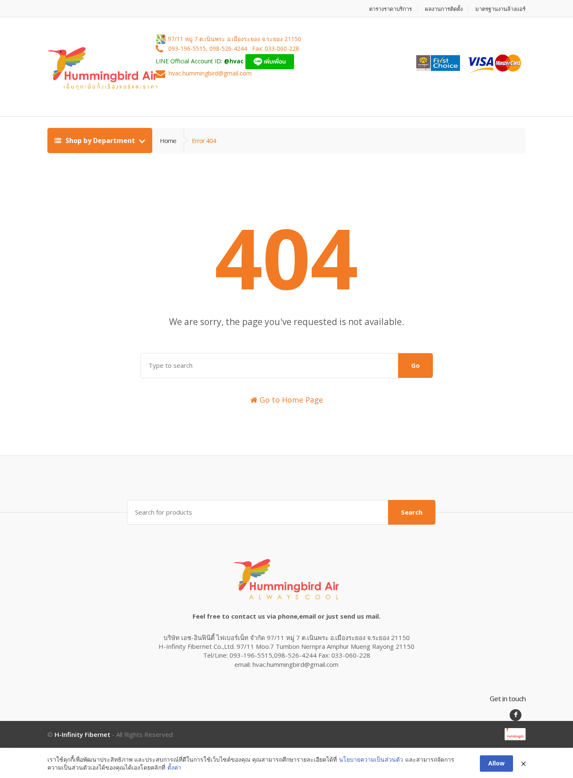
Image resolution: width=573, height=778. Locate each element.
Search (411, 512)
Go (415, 365)
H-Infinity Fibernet (82, 734)
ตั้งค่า (174, 767)
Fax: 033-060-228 (275, 49)
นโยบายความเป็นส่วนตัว (371, 759)
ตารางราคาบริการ (390, 9)
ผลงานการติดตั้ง (444, 9)
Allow (496, 763)
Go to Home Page (290, 400)
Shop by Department (100, 140)
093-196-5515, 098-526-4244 (208, 49)
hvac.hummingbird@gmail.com (210, 74)
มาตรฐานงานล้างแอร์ (500, 9)
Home (168, 140)
